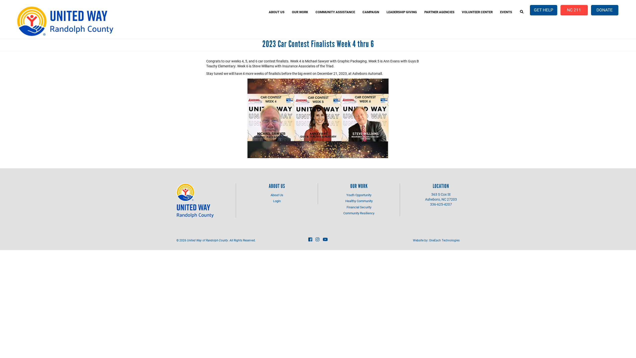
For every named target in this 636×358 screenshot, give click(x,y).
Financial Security (359, 207)
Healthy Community (359, 201)
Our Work (300, 12)
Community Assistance (335, 12)
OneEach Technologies (444, 240)
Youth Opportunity (358, 195)
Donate (604, 10)
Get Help (543, 10)
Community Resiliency (358, 213)
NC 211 (574, 10)
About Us (276, 12)
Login (277, 201)
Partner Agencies (439, 12)
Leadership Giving (402, 12)
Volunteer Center (477, 12)
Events (506, 12)
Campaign (370, 12)
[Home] (64, 21)
